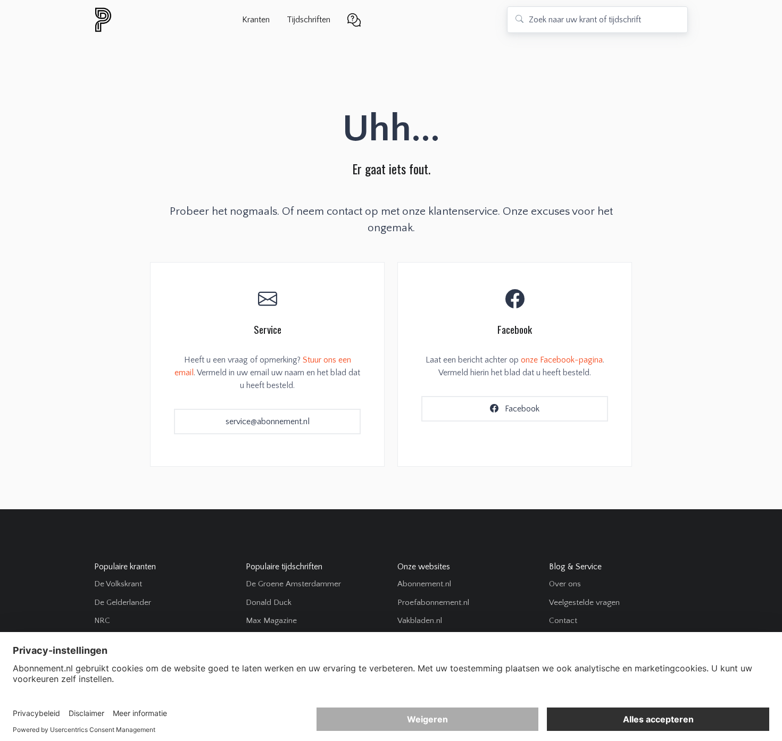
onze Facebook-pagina (562, 360)
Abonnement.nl (424, 583)
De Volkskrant (118, 583)
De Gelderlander (122, 602)
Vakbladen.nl (419, 620)
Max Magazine (271, 620)
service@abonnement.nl (268, 421)
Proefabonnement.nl (433, 602)
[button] (354, 18)
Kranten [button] (256, 19)
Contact (563, 620)
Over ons (565, 583)
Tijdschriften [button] (308, 19)
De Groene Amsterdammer (293, 583)
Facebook (521, 409)
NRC (102, 620)
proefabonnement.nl (160, 19)
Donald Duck (269, 602)
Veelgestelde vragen (584, 602)
